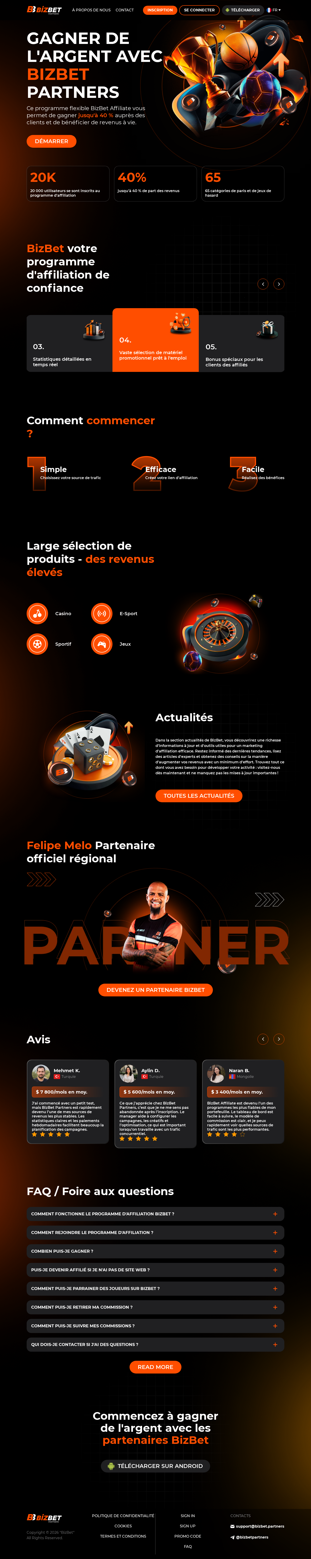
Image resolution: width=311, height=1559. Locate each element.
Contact (125, 10)
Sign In (188, 1516)
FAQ (188, 1546)
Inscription (160, 10)
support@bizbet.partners (260, 1526)
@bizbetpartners (252, 1537)
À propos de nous (91, 10)
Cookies (123, 1526)
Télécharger (245, 10)
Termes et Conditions (123, 1536)
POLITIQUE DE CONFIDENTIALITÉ (123, 1516)
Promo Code (187, 1536)
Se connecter (199, 10)
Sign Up (188, 1526)
